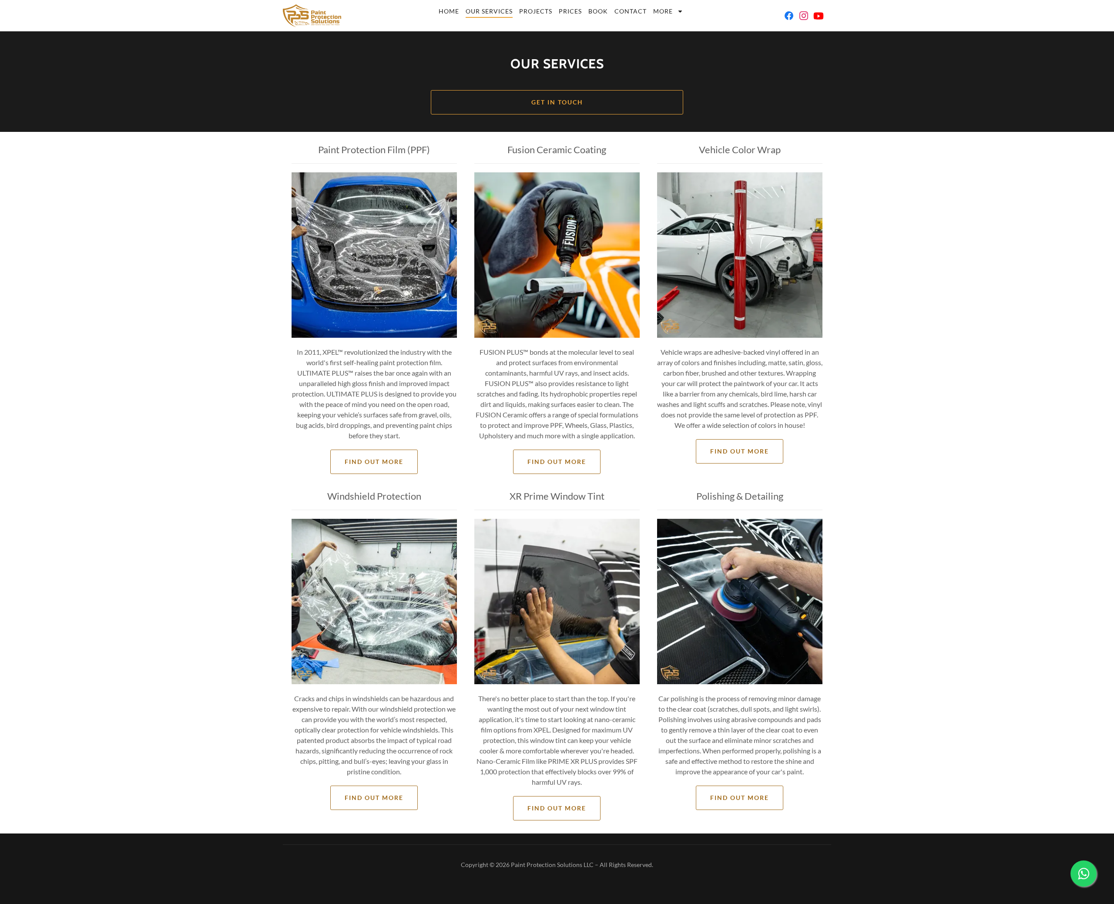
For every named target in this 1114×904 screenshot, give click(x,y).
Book (598, 11)
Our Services (489, 11)
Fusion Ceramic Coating (556, 149)
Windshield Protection (374, 496)
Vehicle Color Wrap (740, 149)
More (663, 11)
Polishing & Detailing (739, 496)
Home (449, 11)
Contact (630, 11)
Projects (535, 11)
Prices (570, 11)
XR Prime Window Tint (557, 496)
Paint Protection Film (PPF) (374, 149)
